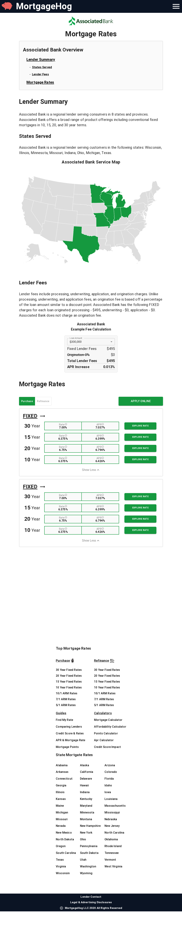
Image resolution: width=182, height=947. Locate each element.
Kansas (61, 799)
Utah (83, 859)
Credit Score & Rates (70, 733)
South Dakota (89, 853)
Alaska (84, 765)
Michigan (62, 812)
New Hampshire (90, 826)
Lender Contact (91, 896)
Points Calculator (106, 733)
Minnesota (87, 812)
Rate (62, 424)
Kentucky (86, 799)
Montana (86, 819)
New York (86, 832)
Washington (88, 866)
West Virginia (113, 866)
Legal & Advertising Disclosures (91, 902)
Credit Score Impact (107, 747)
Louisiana (111, 799)
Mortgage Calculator (108, 720)
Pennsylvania (88, 846)
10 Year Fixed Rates (69, 687)
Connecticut (64, 778)
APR (99, 424)
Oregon (61, 846)
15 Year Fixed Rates (69, 681)
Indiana (85, 792)
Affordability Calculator (110, 726)
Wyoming (86, 873)
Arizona (110, 765)
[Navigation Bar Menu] (176, 6)
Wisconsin (63, 873)
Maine (60, 805)
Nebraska (111, 819)
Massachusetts (115, 805)
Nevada (61, 826)
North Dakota (65, 839)
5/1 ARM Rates (66, 705)
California (86, 772)
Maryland (86, 805)
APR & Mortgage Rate (70, 740)
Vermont (110, 859)
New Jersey (112, 826)
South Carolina (66, 853)
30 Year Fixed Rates (69, 670)
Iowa (108, 792)
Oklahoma (111, 839)
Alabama (62, 765)
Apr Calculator (104, 740)
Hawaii (84, 785)
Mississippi (112, 812)
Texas (60, 859)
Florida (109, 778)
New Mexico (64, 832)
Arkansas (62, 772)
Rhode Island (113, 846)
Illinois (60, 792)
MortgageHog (44, 6)
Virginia (61, 866)
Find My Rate (64, 720)
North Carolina (114, 832)
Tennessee (112, 853)
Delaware (86, 778)
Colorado (111, 772)
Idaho (108, 785)
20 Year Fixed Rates (69, 675)
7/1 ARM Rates (66, 699)
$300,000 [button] (76, 342)
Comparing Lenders (69, 726)
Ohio (83, 839)
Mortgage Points (67, 747)
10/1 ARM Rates (66, 693)
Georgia (61, 785)
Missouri (62, 819)
